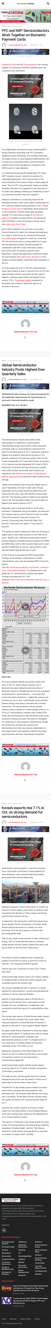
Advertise (13, 1319)
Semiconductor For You (18, 45)
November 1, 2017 (36, 45)
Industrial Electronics (22, 1246)
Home (4, 26)
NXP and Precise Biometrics (29, 257)
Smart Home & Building (40, 1259)
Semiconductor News (15, 26)
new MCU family (10, 238)
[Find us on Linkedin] (4, 1230)
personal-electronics (22, 1266)
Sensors (38, 1255)
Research (22, 1275)
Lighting (21, 1259)
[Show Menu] (3, 3)
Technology (39, 1263)
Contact (37, 1319)
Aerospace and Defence (8, 1243)
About (4, 1319)
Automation (6, 1253)
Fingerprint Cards (9, 64)
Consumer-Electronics (6, 1263)
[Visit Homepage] (25, 3)
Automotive (6, 1256)
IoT (19, 1253)
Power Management (23, 1271)
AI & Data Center (8, 1247)
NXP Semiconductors (29, 64)
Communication (8, 1259)
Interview (22, 1250)
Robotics (38, 1242)
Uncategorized (41, 1271)
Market (21, 1262)
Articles (5, 1250)
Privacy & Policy (25, 1319)
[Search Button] (48, 3)
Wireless (38, 1274)
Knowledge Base (24, 1256)
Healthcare (22, 1242)
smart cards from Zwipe (16, 224)
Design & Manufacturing (7, 1268)
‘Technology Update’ (22, 280)
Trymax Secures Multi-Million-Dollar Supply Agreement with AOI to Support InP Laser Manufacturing (30, 1300)
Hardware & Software (6, 1273)
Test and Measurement (40, 1267)
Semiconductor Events (41, 1246)
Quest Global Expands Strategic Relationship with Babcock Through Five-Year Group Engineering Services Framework (30, 1288)
